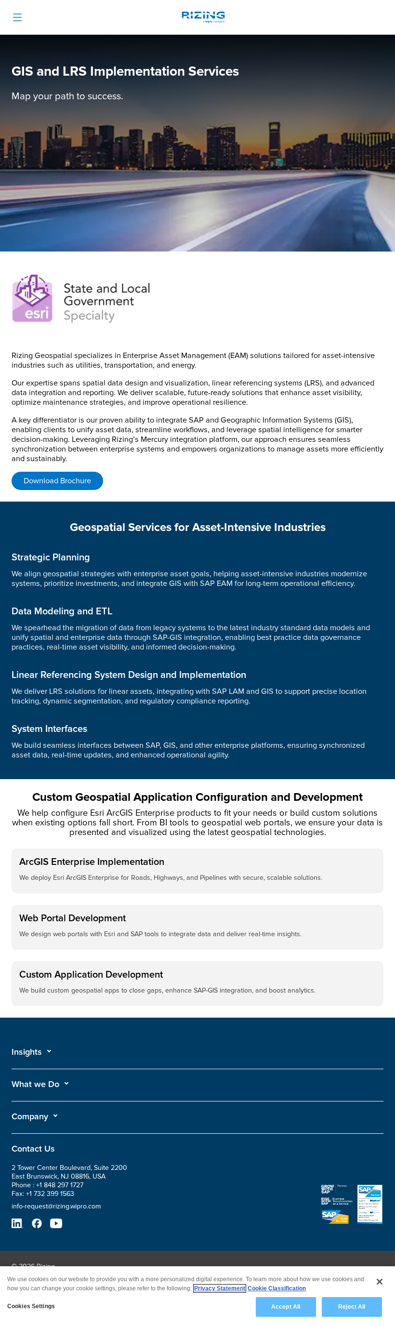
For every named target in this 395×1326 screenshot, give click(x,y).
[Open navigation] (17, 17)
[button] (32, 1052)
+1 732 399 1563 (50, 1194)
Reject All (351, 1306)
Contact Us (33, 1148)
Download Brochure (57, 481)
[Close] (379, 1281)
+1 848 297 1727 (59, 1185)
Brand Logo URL (203, 19)
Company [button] (30, 1116)
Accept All (285, 1306)
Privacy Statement (219, 1288)
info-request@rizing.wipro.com (56, 1206)
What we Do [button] (35, 1084)
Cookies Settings (31, 1306)
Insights (27, 1052)
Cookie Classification (277, 1288)
